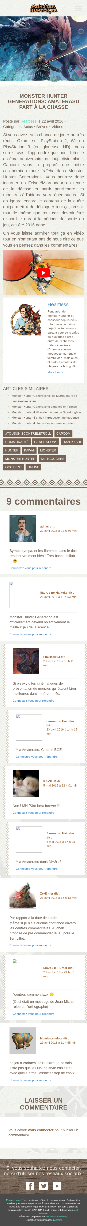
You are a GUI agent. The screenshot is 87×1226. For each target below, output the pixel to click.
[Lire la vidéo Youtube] (43, 272)
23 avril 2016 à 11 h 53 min (58, 596)
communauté (17, 441)
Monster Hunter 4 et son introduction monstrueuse (45, 417)
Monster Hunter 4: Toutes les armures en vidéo (43, 423)
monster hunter (20, 458)
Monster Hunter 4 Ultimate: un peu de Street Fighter (46, 412)
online (33, 467)
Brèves (42, 127)
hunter (12, 450)
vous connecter (41, 1130)
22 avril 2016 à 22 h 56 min (58, 530)
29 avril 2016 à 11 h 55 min (58, 1042)
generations (45, 441)
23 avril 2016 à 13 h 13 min (58, 897)
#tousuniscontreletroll (28, 433)
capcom (63, 433)
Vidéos (57, 127)
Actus (28, 127)
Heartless (58, 304)
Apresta (58, 1220)
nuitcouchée (52, 458)
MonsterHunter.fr (14, 1200)
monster (48, 450)
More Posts (55, 372)
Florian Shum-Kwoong (57, 1216)
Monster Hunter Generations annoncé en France (44, 406)
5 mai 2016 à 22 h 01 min (60, 785)
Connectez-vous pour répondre (30, 568)
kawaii (29, 450)
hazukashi (72, 441)
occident (13, 467)
